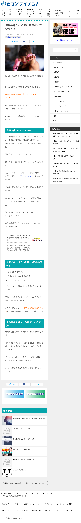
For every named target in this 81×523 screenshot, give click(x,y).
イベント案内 (57, 62)
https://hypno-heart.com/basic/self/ (17, 242)
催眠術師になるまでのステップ (22, 428)
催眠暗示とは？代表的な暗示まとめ (23, 449)
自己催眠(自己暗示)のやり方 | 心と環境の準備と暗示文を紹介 (18, 237)
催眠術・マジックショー (61, 111)
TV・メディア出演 (59, 106)
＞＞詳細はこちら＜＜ (65, 40)
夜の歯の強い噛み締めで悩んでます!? (24, 439)
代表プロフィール (40, 13)
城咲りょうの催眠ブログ (13, 37)
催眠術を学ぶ (3, 13)
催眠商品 (56, 82)
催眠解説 (56, 77)
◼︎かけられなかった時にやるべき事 (23, 459)
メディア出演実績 (48, 13)
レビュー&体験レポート (61, 101)
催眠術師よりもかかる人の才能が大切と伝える (14, 483)
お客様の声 (57, 96)
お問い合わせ (77, 13)
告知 (54, 116)
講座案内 (10, 13)
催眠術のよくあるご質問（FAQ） (59, 13)
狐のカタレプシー (28, 176)
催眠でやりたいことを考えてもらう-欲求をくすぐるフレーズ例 (37, 483)
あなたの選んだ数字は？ (20, 470)
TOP (15, 493)
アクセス (70, 13)
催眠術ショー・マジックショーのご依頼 (30, 13)
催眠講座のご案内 (59, 67)
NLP (54, 121)
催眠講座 (56, 72)
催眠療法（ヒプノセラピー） (19, 13)
